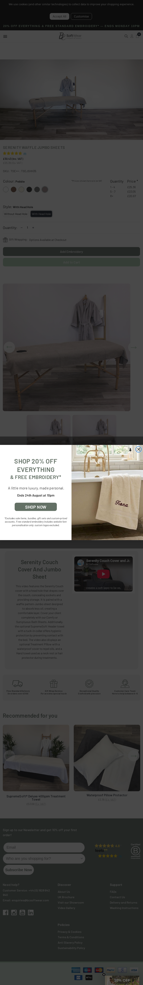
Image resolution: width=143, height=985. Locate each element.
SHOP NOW (35, 507)
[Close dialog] (139, 449)
